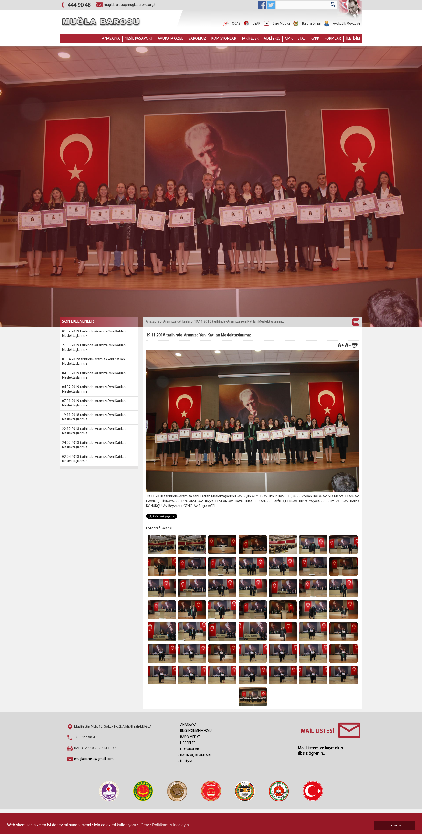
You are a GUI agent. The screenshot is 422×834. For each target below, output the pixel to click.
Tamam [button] (395, 825)
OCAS (236, 24)
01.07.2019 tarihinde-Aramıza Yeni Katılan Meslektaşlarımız (94, 334)
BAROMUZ (197, 39)
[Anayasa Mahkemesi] (109, 791)
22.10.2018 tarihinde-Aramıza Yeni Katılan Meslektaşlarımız (94, 431)
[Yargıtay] (143, 791)
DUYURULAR (189, 749)
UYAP (256, 24)
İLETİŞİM (353, 39)
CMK (289, 39)
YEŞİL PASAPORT (139, 39)
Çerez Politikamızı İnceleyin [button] (165, 825)
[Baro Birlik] (244, 791)
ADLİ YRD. (272, 39)
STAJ (301, 39)
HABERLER (188, 743)
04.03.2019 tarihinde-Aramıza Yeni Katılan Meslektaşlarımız (94, 376)
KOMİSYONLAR (223, 39)
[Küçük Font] (348, 347)
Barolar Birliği (311, 24)
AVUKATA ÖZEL (170, 39)
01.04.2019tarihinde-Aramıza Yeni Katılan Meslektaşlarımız (93, 362)
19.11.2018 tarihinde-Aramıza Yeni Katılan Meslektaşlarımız (94, 417)
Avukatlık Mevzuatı (346, 24)
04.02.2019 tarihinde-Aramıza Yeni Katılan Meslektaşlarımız (94, 389)
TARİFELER (250, 39)
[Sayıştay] (211, 791)
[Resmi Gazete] (312, 791)
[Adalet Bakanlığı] (278, 791)
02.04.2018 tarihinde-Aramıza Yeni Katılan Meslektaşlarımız (94, 459)
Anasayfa (152, 322)
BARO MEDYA (190, 737)
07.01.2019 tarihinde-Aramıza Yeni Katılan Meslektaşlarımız (94, 403)
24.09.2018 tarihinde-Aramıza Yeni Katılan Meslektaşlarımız (94, 445)
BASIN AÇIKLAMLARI (195, 755)
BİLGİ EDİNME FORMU (196, 731)
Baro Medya (281, 24)
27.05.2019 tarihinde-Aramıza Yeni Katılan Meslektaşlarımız (94, 348)
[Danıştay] (177, 791)
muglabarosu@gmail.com (94, 759)
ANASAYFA (111, 39)
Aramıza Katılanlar (176, 322)
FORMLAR (332, 39)
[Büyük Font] (341, 347)
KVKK (314, 39)
